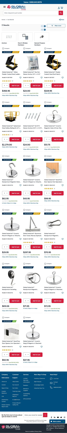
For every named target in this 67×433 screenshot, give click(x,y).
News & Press (5, 388)
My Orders (15, 388)
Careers (4, 385)
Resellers (25, 385)
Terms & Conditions (30, 431)
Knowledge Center (39, 385)
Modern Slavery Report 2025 (6, 406)
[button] (43, 26)
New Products (37, 382)
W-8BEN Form (16, 400)
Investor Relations (4, 392)
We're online (57, 421)
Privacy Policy (29, 421)
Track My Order (16, 391)
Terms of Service (38, 421)
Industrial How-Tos (39, 388)
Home (3, 20)
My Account (15, 385)
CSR (3, 396)
